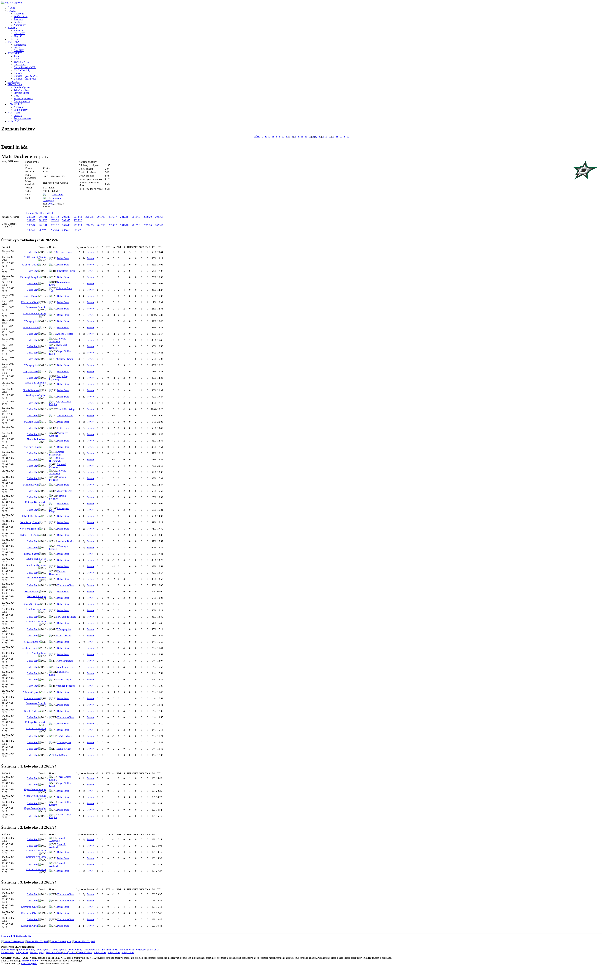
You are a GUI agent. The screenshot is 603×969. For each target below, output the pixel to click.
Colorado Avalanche (52, 199)
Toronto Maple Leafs (35, 558)
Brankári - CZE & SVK (26, 76)
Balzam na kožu (110, 949)
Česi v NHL (20, 64)
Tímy (16, 56)
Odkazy (18, 115)
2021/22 (31, 220)
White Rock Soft (92, 949)
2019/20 (148, 216)
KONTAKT (14, 121)
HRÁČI (12, 10)
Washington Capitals (36, 395)
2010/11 (43, 216)
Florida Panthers (31, 390)
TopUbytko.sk (44, 949)
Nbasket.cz (141, 949)
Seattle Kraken (64, 428)
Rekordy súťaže (22, 101)
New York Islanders (29, 528)
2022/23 (43, 220)
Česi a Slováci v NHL (25, 67)
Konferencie (20, 44)
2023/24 (55, 220)
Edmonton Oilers (29, 302)
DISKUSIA (13, 81)
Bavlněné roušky (26, 949)
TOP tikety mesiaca (23, 98)
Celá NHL (19, 50)
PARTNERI (14, 112)
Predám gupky (37, 952)
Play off (18, 36)
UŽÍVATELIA (15, 104)
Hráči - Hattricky (22, 70)
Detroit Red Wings (66, 409)
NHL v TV (19, 33)
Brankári (18, 73)
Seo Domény (75, 949)
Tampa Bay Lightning (58, 378)
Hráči (16, 59)
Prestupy (18, 22)
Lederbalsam (7, 952)
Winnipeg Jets (31, 321)
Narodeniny (20, 25)
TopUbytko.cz (60, 949)
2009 (50, 203)
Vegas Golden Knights (35, 257)
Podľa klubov (20, 16)
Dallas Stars (57, 194)
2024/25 (66, 220)
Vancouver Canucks (36, 307)
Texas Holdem (84, 952)
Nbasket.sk (153, 949)
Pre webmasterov (22, 118)
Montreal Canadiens (57, 466)
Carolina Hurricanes (57, 572)
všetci (257, 136)
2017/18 (124, 216)
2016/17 (113, 216)
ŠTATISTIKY (15, 53)
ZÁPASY (12, 27)
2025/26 (78, 220)
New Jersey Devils (29, 522)
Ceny (16, 95)
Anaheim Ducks (30, 264)
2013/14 (78, 216)
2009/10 (31, 216)
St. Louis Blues (63, 252)
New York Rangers (36, 596)
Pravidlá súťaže (21, 92)
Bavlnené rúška (9, 949)
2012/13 (66, 216)
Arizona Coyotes (64, 333)
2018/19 (136, 216)
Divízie (17, 47)
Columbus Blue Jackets (34, 313)
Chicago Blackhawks (56, 453)
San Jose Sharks (63, 635)
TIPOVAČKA (15, 84)
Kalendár (18, 30)
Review (90, 252)
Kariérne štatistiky (35, 213)
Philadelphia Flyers (65, 271)
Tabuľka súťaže (22, 90)
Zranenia (18, 19)
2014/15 (89, 216)
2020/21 (159, 216)
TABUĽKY (14, 42)
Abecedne (19, 13)
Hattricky (50, 213)
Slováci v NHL (21, 61)
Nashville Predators (36, 439)
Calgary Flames (30, 296)
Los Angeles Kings (36, 653)
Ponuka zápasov (22, 87)
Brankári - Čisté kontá (25, 78)
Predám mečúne (54, 952)
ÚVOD (11, 8)
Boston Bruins (31, 591)
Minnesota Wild (31, 327)
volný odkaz (22, 952)
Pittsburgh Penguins (30, 277)
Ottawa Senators (65, 415)
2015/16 (101, 216)
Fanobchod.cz (127, 949)
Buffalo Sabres (31, 553)
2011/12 (55, 216)
